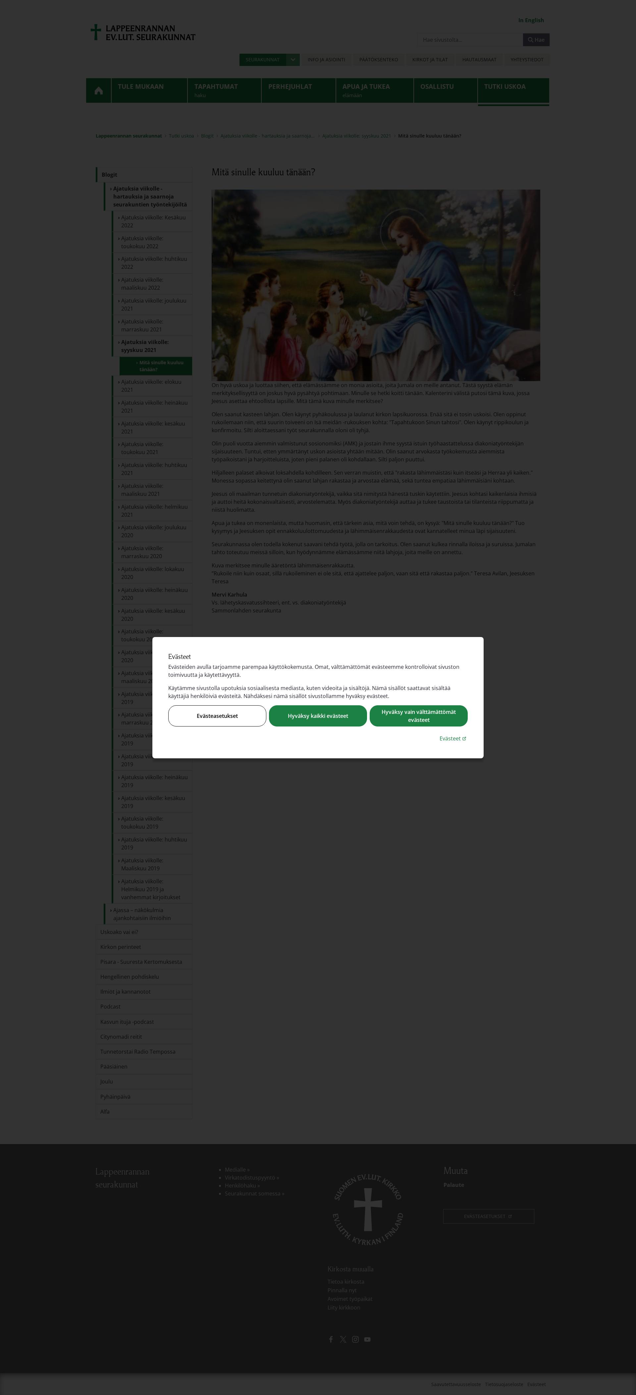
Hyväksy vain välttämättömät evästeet (419, 716)
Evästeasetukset (217, 716)
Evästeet (454, 738)
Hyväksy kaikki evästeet (318, 716)
